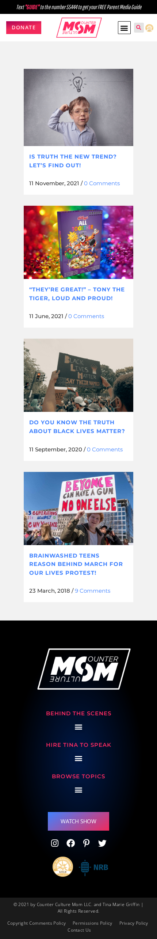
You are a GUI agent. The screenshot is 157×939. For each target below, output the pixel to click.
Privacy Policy (133, 923)
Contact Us (79, 930)
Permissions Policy (92, 923)
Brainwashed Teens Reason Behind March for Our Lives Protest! (76, 564)
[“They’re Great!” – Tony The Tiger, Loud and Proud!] (78, 242)
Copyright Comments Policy (36, 923)
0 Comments (102, 183)
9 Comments (92, 590)
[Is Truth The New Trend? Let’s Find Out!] (78, 107)
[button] (124, 27)
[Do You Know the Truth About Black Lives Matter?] (78, 375)
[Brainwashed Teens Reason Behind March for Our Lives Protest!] (78, 508)
